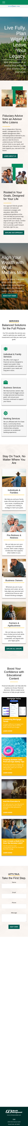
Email (14, 892)
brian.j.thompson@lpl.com (14, 1115)
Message (14, 913)
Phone (14, 903)
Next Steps (14, 927)
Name (14, 882)
